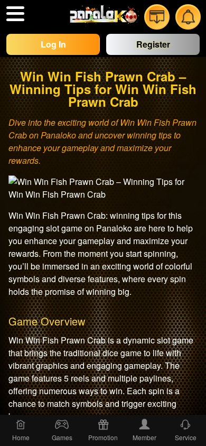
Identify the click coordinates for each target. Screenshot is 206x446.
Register (153, 44)
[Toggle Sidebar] (15, 14)
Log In (53, 44)
